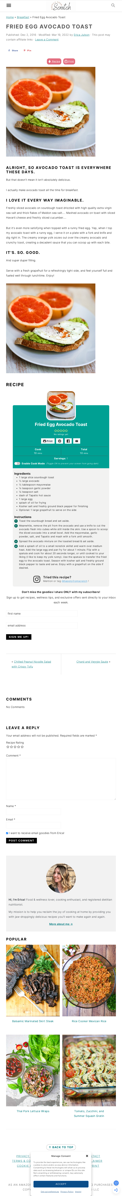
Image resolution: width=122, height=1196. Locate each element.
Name (11, 806)
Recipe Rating (15, 742)
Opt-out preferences (50, 1191)
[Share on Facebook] (68, 441)
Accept (61, 1184)
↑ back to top (61, 1147)
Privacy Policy (67, 1191)
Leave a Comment (47, 39)
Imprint (78, 1191)
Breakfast (23, 17)
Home (10, 17)
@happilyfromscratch (74, 581)
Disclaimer (92, 1160)
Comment (13, 755)
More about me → (61, 924)
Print (71, 61)
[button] (87, 1155)
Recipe (55, 61)
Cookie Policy (29, 1165)
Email (10, 819)
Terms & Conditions (29, 1160)
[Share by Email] (76, 441)
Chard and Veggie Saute (92, 661)
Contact (93, 1156)
